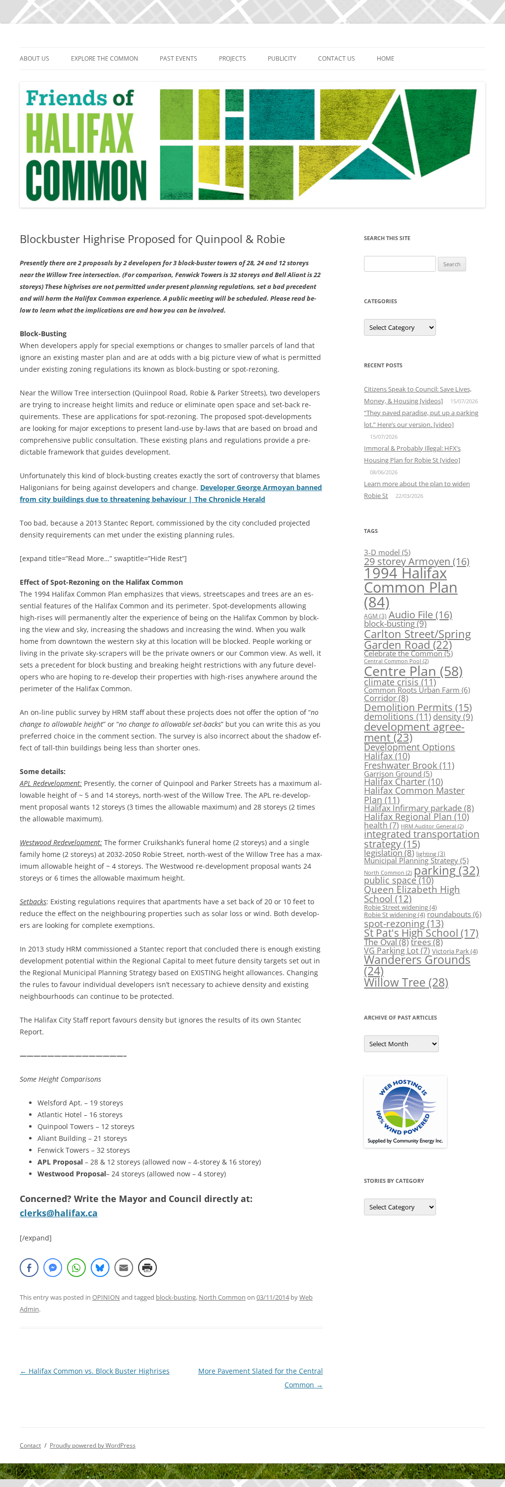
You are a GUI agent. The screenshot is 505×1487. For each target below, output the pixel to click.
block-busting (176, 1297)
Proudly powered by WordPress (93, 1445)
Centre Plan (413, 671)
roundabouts (454, 914)
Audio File (420, 614)
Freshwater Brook (409, 765)
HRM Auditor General (432, 826)
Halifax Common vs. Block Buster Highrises (95, 1371)
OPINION (106, 1297)
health (381, 825)
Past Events (178, 58)
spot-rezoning (404, 923)
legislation (389, 852)
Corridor (386, 698)
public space (398, 880)
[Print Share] (147, 1267)
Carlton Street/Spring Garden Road (417, 639)
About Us (34, 58)
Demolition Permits (418, 707)
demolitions (397, 716)
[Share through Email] (123, 1267)
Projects (232, 58)
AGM (375, 616)
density (453, 716)
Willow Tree (406, 982)
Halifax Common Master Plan (414, 794)
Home (386, 58)
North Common (222, 1297)
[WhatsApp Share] (76, 1267)
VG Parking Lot (397, 950)
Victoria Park (455, 951)
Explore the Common (104, 58)
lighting (430, 854)
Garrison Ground (398, 774)
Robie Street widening (400, 907)
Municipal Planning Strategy (416, 860)
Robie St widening (394, 914)
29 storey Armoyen (416, 561)
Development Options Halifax (409, 751)
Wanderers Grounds (417, 965)
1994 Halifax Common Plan (411, 587)
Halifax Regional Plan (416, 816)
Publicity (282, 58)
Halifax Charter (403, 781)
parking (446, 870)
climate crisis (400, 681)
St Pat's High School (421, 933)
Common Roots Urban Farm (417, 690)
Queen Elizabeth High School (412, 894)
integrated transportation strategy (421, 838)
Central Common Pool (396, 661)
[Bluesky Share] (100, 1267)
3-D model (387, 552)
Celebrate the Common (408, 653)
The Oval (386, 942)
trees (427, 942)
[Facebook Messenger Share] (52, 1267)
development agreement (414, 732)
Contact (30, 1445)
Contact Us (336, 58)
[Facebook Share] (29, 1267)
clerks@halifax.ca (59, 1213)
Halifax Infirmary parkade (419, 808)
